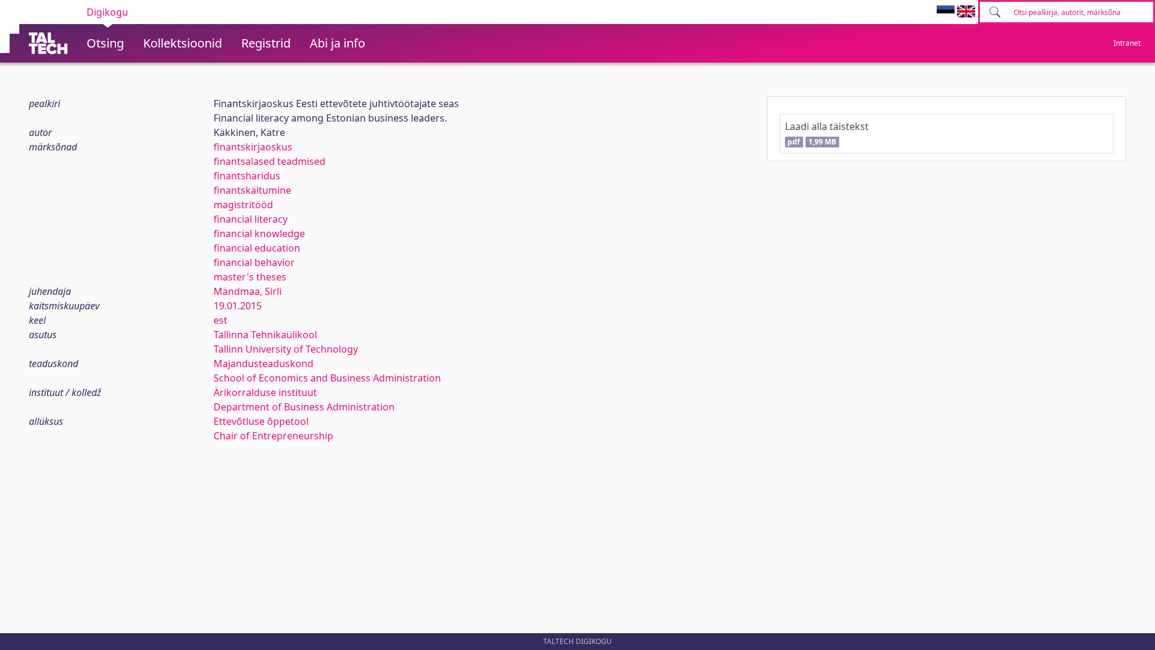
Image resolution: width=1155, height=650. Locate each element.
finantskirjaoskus (253, 146)
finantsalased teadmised (269, 161)
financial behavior (254, 262)
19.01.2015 (238, 305)
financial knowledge (259, 233)
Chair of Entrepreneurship (273, 435)
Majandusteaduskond (263, 363)
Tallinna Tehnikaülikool (265, 334)
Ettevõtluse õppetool (261, 421)
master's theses (250, 276)
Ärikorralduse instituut (265, 392)
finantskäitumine (252, 190)
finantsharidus (247, 175)
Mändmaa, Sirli (248, 291)
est (220, 320)
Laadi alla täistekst (827, 133)
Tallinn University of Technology (286, 349)
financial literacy (251, 219)
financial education (257, 248)
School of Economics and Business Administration (327, 378)
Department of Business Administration (304, 406)
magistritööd (243, 204)
